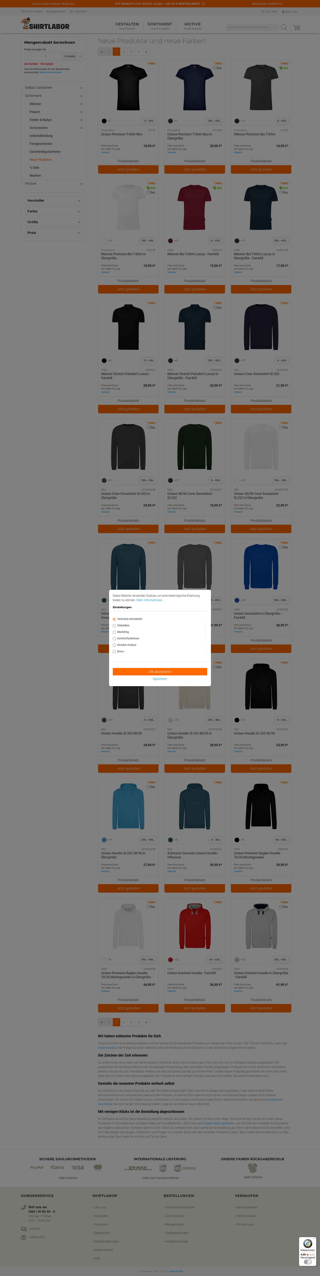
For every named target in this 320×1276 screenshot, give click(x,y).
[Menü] (314, 1239)
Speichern (160, 679)
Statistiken (123, 625)
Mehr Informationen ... (150, 600)
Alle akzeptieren (160, 672)
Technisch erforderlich (129, 618)
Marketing (123, 631)
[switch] (307, 1262)
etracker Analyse (126, 644)
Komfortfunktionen (128, 638)
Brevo (120, 651)
